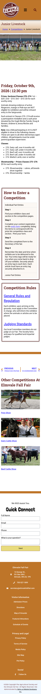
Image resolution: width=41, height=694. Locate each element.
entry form (15, 226)
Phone (4, 530)
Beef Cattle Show (8, 469)
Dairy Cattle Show (9, 441)
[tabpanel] (20, 240)
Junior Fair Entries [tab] (13, 275)
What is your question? (11, 538)
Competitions (17, 29)
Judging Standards (18, 324)
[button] (35, 10)
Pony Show (6, 413)
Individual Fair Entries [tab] (14, 205)
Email (3, 523)
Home (5, 29)
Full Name (5, 515)
